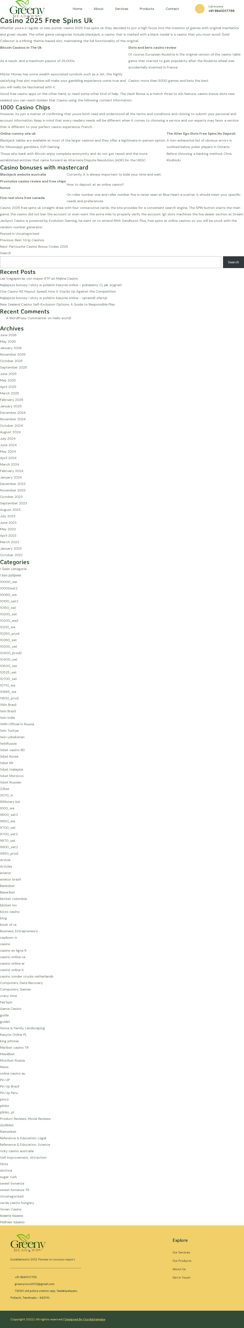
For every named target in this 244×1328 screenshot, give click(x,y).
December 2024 (13, 412)
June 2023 (8, 522)
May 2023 (8, 529)
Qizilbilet (7, 1125)
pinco (4, 1099)
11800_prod (9, 698)
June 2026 (8, 335)
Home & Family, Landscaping (22, 1028)
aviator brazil (10, 879)
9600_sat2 (9, 814)
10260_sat (8, 640)
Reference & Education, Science (25, 1144)
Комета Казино (11, 1215)
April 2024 (8, 458)
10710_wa (7, 685)
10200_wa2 (9, 620)
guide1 (5, 1021)
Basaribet (7, 892)
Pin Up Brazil (9, 1086)
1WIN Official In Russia (17, 724)
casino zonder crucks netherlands (26, 976)
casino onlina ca (12, 957)
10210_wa (7, 627)
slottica (6, 1170)
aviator (5, 873)
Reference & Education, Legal (23, 1138)
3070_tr (6, 795)
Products (147, 8)
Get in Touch (181, 1277)
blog (3, 918)
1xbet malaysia (11, 769)
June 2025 (8, 374)
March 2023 (9, 542)
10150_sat (8, 607)
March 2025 (9, 393)
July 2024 (8, 438)
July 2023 (7, 516)
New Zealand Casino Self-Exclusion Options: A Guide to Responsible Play (57, 304)
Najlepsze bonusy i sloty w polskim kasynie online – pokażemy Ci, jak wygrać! (61, 285)
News (4, 1067)
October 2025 (11, 361)
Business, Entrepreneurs (19, 931)
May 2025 (8, 380)
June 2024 (8, 445)
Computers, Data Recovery (21, 983)
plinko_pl (7, 1112)
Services (121, 8)
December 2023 (13, 484)
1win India (7, 717)
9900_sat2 (9, 847)
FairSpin (6, 1002)
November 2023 (13, 490)
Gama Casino (10, 1008)
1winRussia (8, 743)
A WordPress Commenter (26, 318)
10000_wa (8, 582)
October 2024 (11, 425)
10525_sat (8, 672)
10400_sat (8, 659)
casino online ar (12, 963)
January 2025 (11, 406)
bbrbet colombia (13, 898)
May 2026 (8, 341)
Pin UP (5, 1080)
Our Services (181, 1252)
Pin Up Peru (9, 1093)
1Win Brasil (8, 704)
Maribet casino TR (14, 1047)
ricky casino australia (17, 1151)
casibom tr (8, 937)
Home (77, 8)
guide (4, 1015)
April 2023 (8, 535)
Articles (6, 866)
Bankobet (7, 886)
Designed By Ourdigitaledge (85, 1319)
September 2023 (13, 503)
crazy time (8, 996)
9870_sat (7, 840)
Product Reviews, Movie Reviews (25, 1118)
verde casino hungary (17, 1203)
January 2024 (11, 477)
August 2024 (10, 432)
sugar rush (8, 1177)
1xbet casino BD (12, 750)
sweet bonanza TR (14, 1190)
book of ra (8, 924)
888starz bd (10, 801)
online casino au (12, 1073)
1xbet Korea (9, 756)
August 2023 (10, 509)
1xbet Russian (10, 782)
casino (5, 944)
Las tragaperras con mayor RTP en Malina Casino (39, 278)
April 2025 (8, 387)
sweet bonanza (12, 1183)
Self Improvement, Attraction (23, 1157)
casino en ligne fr (13, 950)
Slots (4, 1164)
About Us (179, 1269)
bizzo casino (10, 911)
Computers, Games (15, 989)
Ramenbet (8, 1131)
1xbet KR (6, 763)
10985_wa (8, 691)
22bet (4, 789)
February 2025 (11, 399)
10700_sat (8, 679)
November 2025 (13, 354)
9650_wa (7, 821)
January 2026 (11, 348)
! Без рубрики (10, 575)
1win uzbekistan (12, 737)
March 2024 (9, 464)
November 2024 (13, 419)
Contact (172, 8)
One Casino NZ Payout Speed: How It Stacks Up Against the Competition (58, 291)
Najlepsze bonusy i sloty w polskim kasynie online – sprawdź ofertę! (53, 298)
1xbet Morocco (12, 776)
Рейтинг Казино (12, 1222)
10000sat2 (9, 588)
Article (5, 860)
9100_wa (7, 808)
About (99, 8)
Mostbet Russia (12, 1060)
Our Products (182, 1261)
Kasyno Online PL (13, 1034)
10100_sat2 (9, 601)
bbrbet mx (8, 905)
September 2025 (13, 367)
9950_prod (9, 853)
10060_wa (8, 594)
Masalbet (7, 1054)
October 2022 (11, 555)
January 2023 (11, 548)
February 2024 (11, 471)
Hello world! (62, 318)
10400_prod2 (11, 653)
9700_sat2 (9, 834)
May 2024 (8, 451)
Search (5, 253)
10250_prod (9, 633)
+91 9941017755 (221, 11)
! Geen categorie (13, 569)
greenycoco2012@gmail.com (34, 1284)
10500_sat (8, 666)
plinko (4, 1105)
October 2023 (11, 496)
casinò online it (12, 970)
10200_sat (8, 614)
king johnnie (9, 1041)
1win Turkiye (9, 730)
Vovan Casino (11, 1209)
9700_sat (8, 827)
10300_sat (8, 646)
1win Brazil (8, 711)
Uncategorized (11, 1196)
